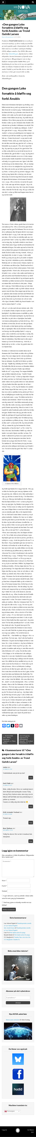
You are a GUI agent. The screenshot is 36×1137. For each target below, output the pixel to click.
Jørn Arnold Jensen (9, 928)
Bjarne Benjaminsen (8, 37)
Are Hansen (30, 1130)
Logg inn (4, 1130)
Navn (4, 880)
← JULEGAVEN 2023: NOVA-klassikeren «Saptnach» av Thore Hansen (9, 739)
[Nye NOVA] (18, 12)
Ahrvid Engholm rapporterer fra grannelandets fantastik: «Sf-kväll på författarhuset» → (26, 739)
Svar (30, 778)
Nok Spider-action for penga (17, 932)
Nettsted (4, 891)
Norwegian (11, 1111)
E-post (4, 886)
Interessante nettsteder (12, 1020)
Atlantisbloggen (13, 54)
